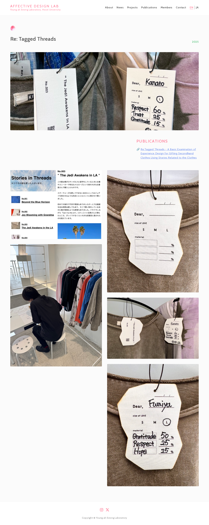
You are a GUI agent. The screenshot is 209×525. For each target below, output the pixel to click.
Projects (132, 7)
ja (197, 7)
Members (166, 7)
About (109, 7)
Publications (149, 7)
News (120, 7)
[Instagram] (101, 510)
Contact (181, 7)
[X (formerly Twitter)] (107, 510)
